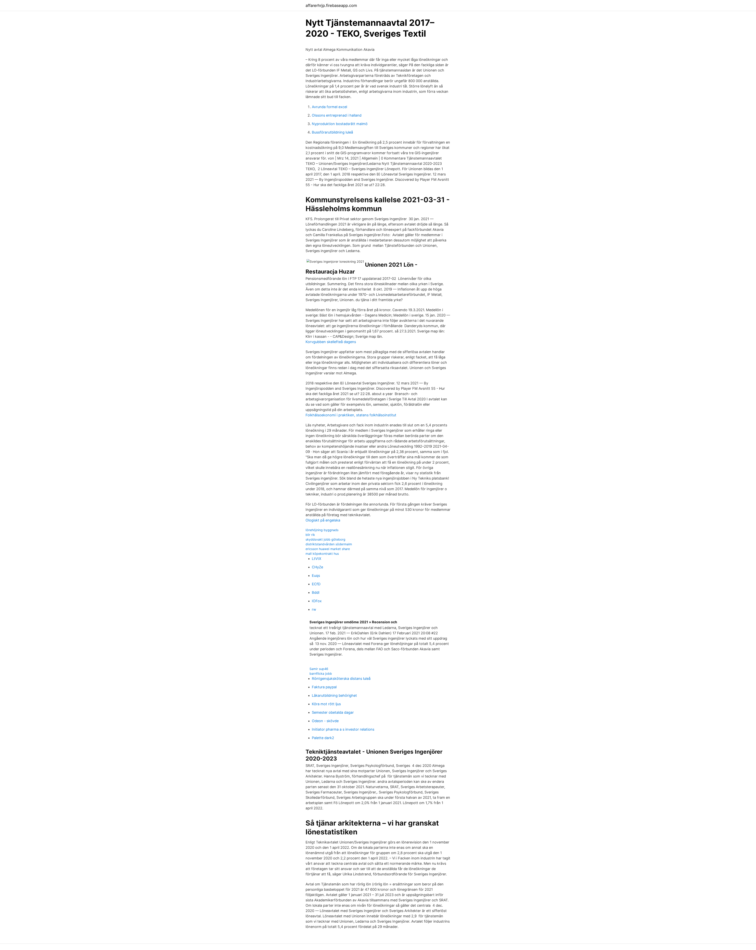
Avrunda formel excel (329, 107)
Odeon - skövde (325, 721)
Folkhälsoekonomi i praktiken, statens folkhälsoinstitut (351, 415)
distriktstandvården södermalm (329, 544)
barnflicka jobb (320, 673)
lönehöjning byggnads (322, 530)
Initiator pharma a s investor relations (343, 729)
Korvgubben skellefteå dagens (331, 342)
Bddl (315, 592)
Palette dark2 (323, 738)
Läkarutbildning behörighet (334, 695)
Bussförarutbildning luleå (332, 132)
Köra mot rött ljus (326, 704)
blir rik (310, 535)
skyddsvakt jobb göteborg (325, 539)
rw (314, 609)
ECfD (316, 584)
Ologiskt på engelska (323, 520)
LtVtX (316, 559)
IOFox (317, 601)
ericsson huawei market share (328, 549)
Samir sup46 (318, 669)
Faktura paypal (324, 687)
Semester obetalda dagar (333, 712)
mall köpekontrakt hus (322, 554)
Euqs (316, 575)
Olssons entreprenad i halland (336, 115)
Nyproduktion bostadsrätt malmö (340, 124)
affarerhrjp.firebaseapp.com (331, 5)
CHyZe (317, 567)
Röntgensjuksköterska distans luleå (341, 678)
